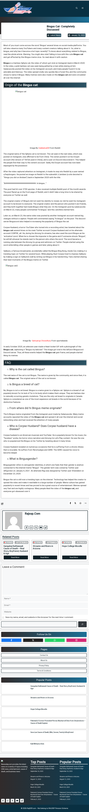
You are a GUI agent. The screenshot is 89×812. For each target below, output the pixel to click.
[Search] (82, 624)
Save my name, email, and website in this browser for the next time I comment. (39, 617)
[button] (77, 8)
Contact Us (44, 655)
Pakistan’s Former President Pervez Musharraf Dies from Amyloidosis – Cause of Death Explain (44, 794)
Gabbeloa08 (44, 148)
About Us (44, 660)
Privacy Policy (44, 665)
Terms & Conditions (44, 671)
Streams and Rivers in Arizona (40, 776)
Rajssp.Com (9, 542)
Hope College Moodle (37, 784)
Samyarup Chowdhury (41, 341)
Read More (15, 557)
